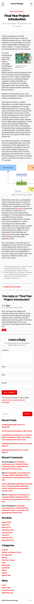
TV (19, 278)
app (11, 266)
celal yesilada (7, 484)
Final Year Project (17, 11)
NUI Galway (16, 274)
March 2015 (6, 527)
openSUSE (6, 568)
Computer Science (26, 266)
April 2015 (6, 525)
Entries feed (6, 588)
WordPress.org (7, 593)
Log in (4, 585)
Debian (14, 270)
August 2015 (6, 522)
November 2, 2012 (25, 23)
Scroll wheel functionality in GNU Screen (17, 431)
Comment (5, 350)
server (12, 276)
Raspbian (7, 276)
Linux (5, 274)
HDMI (10, 272)
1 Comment (18, 26)
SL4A (7, 234)
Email (3, 375)
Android (6, 266)
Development (7, 555)
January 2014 (7, 532)
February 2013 (7, 538)
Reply (4, 330)
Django (20, 209)
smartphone (22, 276)
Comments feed (8, 590)
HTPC (15, 272)
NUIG (22, 274)
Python (26, 274)
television (14, 278)
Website (4, 383)
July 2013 (5, 535)
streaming (7, 278)
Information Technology (24, 272)
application (16, 266)
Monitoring (6, 565)
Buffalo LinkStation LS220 (11, 552)
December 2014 (8, 530)
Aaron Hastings (17, 4)
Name (3, 367)
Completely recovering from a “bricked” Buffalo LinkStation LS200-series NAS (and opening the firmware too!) (17, 437)
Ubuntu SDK (6, 575)
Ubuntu (4, 573)
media (10, 274)
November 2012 (8, 540)
